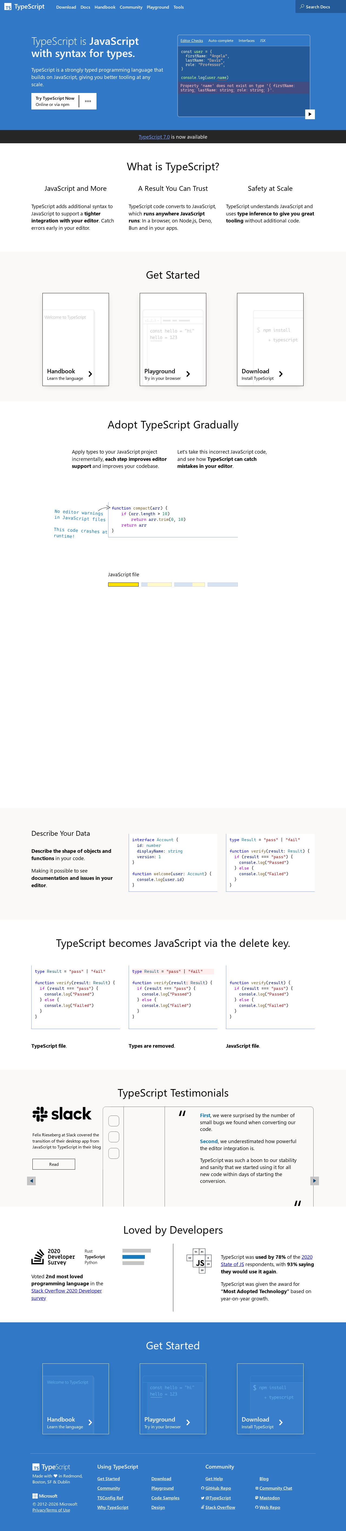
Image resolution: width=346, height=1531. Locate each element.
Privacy (39, 1510)
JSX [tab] (262, 40)
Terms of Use (58, 1510)
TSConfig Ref (110, 1497)
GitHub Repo (218, 1488)
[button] (64, 101)
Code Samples (165, 1497)
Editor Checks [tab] (192, 40)
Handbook (105, 7)
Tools (179, 7)
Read (54, 1164)
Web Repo (270, 1507)
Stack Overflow (220, 1507)
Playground (158, 7)
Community (131, 7)
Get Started (108, 1478)
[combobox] (325, 6)
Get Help (214, 1478)
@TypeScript (218, 1497)
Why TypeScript (112, 1507)
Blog (264, 1478)
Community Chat (276, 1488)
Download (66, 7)
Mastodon (270, 1497)
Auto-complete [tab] (220, 40)
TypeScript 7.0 (154, 136)
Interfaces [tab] (247, 40)
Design (158, 1507)
